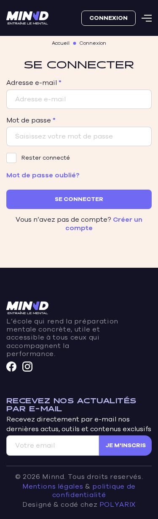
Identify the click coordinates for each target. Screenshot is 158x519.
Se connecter (79, 199)
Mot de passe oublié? (43, 175)
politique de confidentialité (94, 490)
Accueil (61, 43)
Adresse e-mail (31, 82)
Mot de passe (28, 120)
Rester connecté (45, 158)
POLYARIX (117, 504)
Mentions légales (52, 486)
